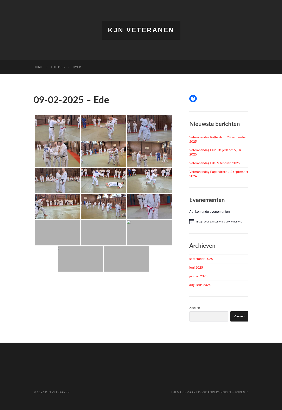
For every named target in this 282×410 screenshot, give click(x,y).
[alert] (218, 221)
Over (77, 67)
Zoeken (194, 308)
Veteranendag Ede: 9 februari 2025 (214, 163)
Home (38, 67)
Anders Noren (219, 392)
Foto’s (56, 67)
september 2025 (201, 259)
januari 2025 (198, 276)
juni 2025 (196, 267)
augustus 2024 (200, 285)
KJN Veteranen (141, 30)
